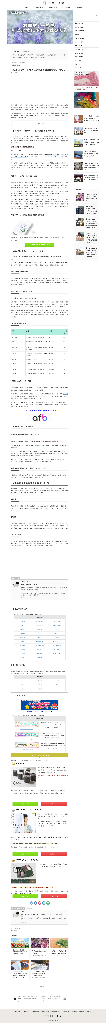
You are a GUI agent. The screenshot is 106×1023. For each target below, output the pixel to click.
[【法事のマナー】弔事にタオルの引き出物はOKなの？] (44, 903)
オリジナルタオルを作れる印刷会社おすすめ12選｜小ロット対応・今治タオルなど (20, 952)
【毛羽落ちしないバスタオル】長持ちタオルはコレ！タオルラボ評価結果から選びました (91, 238)
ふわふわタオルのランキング (26, 729)
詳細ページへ (25, 804)
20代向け (40, 685)
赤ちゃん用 (56, 680)
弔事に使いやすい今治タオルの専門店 (39, 245)
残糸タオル (39, 629)
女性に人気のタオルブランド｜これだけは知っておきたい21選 (39, 951)
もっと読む (41, 987)
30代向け (57, 685)
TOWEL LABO (56, 3)
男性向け (40, 680)
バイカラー (22, 657)
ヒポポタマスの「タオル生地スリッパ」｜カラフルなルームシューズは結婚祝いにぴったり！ (59, 952)
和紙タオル (22, 629)
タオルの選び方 (26, 1011)
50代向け (40, 689)
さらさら (40, 633)
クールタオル (57, 649)
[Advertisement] (39, 89)
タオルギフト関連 (17, 928)
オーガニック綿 (56, 621)
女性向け (23, 680)
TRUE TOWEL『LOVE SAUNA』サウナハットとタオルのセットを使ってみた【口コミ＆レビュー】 (20, 974)
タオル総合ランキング (56, 1011)
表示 (42, 123)
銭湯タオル (39, 649)
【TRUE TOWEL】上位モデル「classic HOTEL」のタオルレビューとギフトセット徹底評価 (91, 252)
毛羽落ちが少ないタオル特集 (26, 739)
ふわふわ (23, 621)
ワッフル (57, 629)
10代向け (23, 685)
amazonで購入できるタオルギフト (27, 749)
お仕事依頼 (79, 7)
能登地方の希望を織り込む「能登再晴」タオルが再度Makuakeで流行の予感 (91, 177)
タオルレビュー (66, 7)
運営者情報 (74, 1011)
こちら (40, 57)
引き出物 (15, 930)
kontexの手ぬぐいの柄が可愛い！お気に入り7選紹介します (91, 130)
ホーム (26, 7)
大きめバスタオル (40, 641)
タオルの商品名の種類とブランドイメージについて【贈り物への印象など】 (39, 973)
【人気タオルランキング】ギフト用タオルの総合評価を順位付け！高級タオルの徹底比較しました (91, 223)
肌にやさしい (40, 625)
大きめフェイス (56, 641)
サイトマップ (89, 1011)
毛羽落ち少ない (39, 621)
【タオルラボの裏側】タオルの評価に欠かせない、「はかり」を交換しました (91, 154)
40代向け (23, 689)
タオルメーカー (39, 7)
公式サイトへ (54, 804)
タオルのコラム (66, 1011)
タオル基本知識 (35, 1011)
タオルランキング (53, 7)
